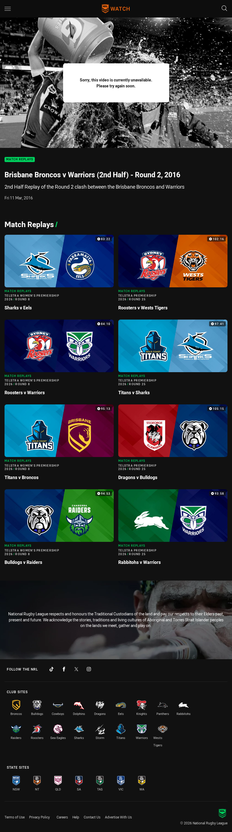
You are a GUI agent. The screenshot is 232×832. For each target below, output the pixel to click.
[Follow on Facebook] (64, 669)
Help (75, 817)
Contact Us (92, 817)
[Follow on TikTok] (51, 669)
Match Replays (19, 159)
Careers (62, 817)
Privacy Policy (39, 817)
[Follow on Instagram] (89, 669)
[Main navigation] (8, 9)
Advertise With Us (118, 817)
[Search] (224, 8)
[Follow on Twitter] (76, 669)
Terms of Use (15, 817)
